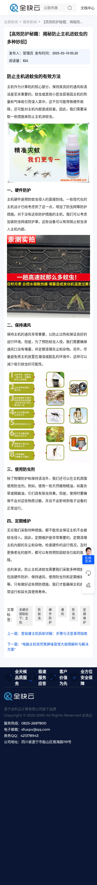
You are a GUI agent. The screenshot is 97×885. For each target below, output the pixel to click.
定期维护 (84, 616)
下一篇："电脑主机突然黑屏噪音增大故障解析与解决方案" (48, 647)
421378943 (29, 735)
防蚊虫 (39, 614)
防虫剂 (73, 614)
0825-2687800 (33, 723)
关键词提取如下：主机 (23, 616)
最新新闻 (30, 22)
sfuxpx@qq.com (35, 729)
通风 (62, 612)
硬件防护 (50, 616)
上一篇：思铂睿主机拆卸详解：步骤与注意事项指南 (47, 633)
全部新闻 (11, 22)
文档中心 (88, 8)
